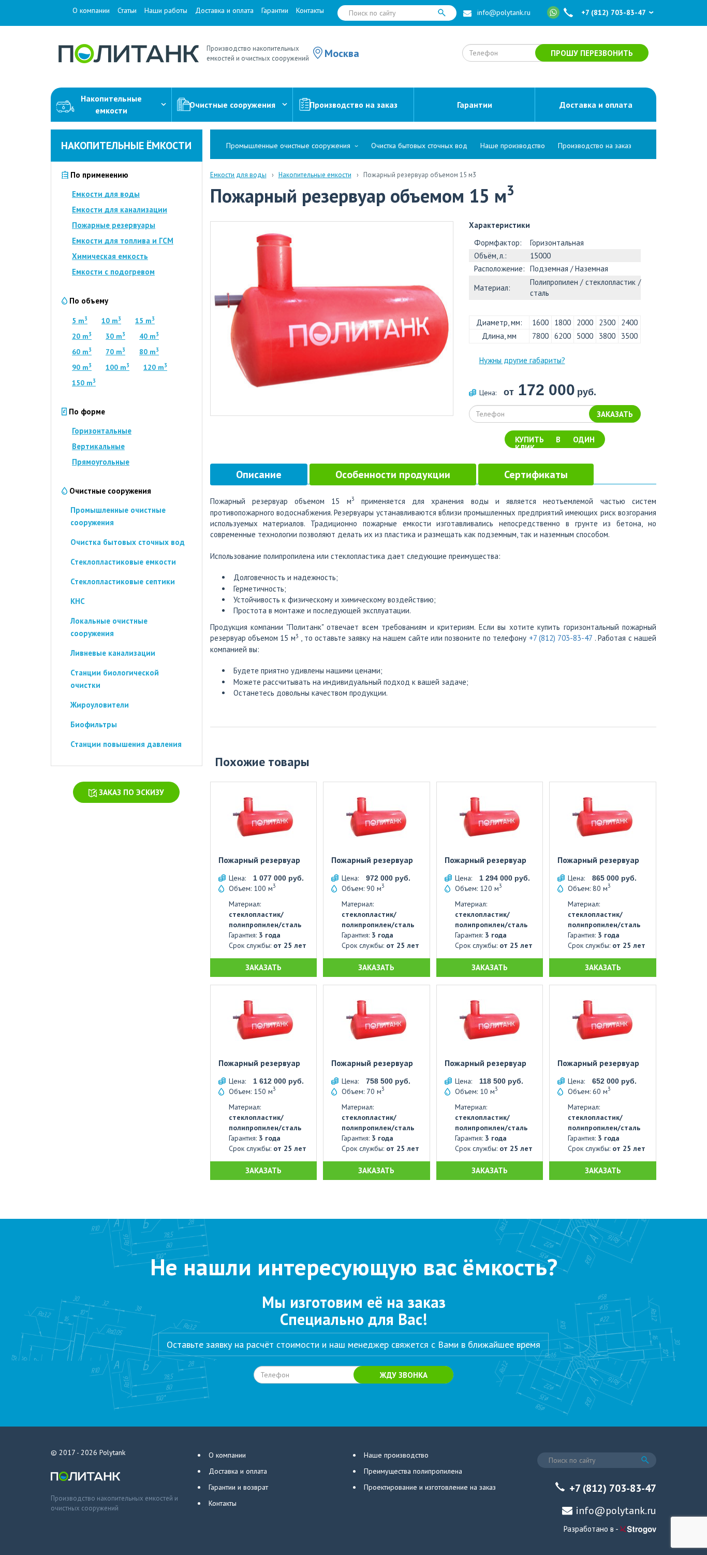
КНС (77, 601)
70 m (115, 351)
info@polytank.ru (504, 12)
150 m (84, 382)
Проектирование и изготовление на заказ (430, 1487)
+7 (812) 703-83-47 (613, 12)
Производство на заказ (353, 104)
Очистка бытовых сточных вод (127, 542)
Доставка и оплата (224, 10)
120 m (155, 367)
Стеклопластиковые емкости (123, 562)
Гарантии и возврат (238, 1487)
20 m (82, 336)
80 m (149, 351)
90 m (82, 367)
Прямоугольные (100, 462)
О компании (91, 10)
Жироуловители (99, 705)
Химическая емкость (110, 256)
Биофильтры (93, 724)
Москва (342, 53)
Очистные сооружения (232, 104)
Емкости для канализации (119, 209)
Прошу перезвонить (592, 53)
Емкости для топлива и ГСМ (122, 241)
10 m (111, 320)
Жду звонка (404, 1375)
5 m (79, 320)
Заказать (615, 414)
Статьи (127, 10)
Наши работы (165, 10)
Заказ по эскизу (130, 792)
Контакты (310, 10)
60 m (82, 351)
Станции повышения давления (126, 744)
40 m (149, 336)
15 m (145, 320)
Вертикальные (98, 446)
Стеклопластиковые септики (122, 581)
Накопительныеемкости (111, 104)
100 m (117, 367)
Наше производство (512, 145)
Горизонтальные (101, 431)
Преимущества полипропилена (413, 1471)
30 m (115, 336)
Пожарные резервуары (113, 225)
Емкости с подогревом (113, 272)
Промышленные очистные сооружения (288, 145)
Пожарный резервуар (259, 860)
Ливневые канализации (112, 653)
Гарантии (274, 10)
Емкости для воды (106, 194)
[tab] (258, 475)
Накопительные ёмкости (126, 145)
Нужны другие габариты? (522, 360)
